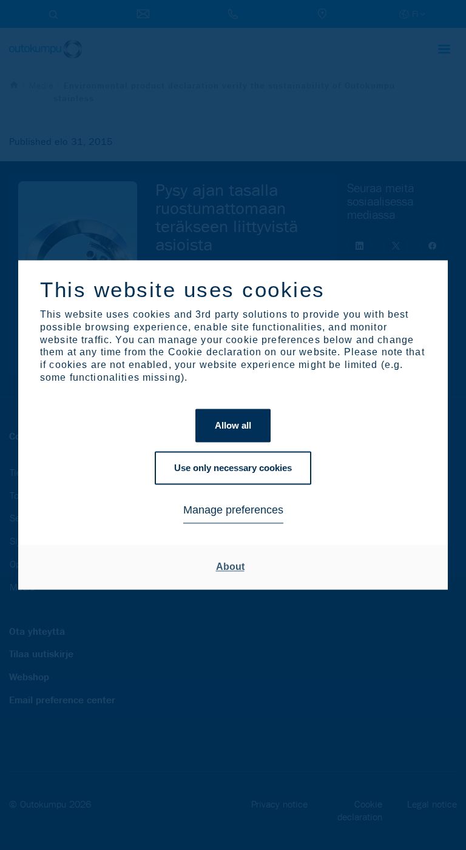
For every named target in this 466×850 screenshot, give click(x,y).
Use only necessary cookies (233, 468)
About (230, 566)
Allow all (233, 425)
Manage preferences (233, 510)
